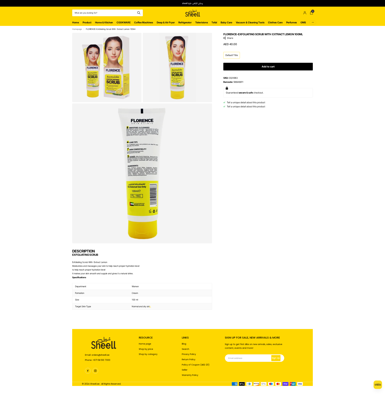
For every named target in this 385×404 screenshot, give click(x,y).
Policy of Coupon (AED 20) (195, 364)
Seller (184, 369)
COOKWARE (124, 22)
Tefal (214, 22)
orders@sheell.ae (100, 354)
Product (87, 22)
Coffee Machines (143, 22)
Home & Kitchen (104, 22)
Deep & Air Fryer (166, 22)
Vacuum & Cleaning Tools (250, 22)
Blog (184, 343)
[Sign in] (304, 12)
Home (75, 22)
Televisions (201, 22)
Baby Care (226, 22)
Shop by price (146, 349)
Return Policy (188, 359)
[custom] (88, 371)
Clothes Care (275, 22)
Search (185, 349)
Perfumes (291, 22)
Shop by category (148, 354)
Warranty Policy (190, 375)
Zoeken (139, 12)
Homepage (77, 29)
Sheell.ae (95, 383)
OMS (303, 22)
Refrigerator (185, 22)
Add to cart (268, 66)
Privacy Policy (189, 354)
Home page (145, 343)
